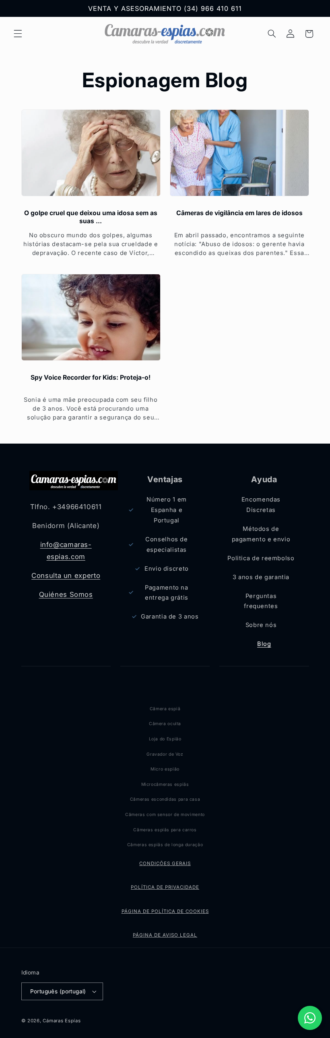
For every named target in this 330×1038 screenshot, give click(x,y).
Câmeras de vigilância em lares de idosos (239, 213)
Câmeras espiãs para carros (164, 829)
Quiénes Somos (66, 594)
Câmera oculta (165, 723)
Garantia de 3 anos (169, 616)
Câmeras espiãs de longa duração (165, 844)
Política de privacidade (165, 887)
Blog (264, 643)
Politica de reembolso (260, 558)
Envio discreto (166, 568)
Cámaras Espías (61, 1021)
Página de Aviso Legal (165, 935)
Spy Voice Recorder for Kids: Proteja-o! (91, 377)
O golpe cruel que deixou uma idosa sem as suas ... (90, 217)
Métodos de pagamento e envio (261, 534)
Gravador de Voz (164, 754)
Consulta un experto (65, 575)
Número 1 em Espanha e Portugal (166, 510)
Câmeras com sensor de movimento (165, 814)
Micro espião (165, 769)
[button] (17, 34)
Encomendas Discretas (260, 505)
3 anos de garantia (261, 577)
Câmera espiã (165, 708)
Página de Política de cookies (165, 911)
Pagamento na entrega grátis (166, 593)
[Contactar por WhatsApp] (310, 1018)
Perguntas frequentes (261, 601)
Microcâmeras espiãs (165, 784)
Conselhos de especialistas (166, 544)
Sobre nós (261, 625)
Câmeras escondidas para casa (165, 799)
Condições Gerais (165, 863)
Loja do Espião (165, 739)
